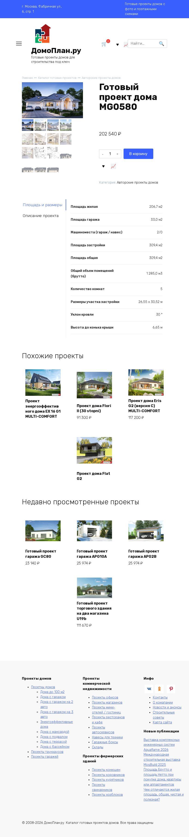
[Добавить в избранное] (103, 165)
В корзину (138, 154)
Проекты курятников (108, 780)
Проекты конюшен (106, 770)
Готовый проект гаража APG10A (92, 553)
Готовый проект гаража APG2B (143, 553)
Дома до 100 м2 (52, 692)
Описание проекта (41, 215)
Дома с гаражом (53, 697)
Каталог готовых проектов (57, 77)
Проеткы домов (43, 687)
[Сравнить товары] (126, 44)
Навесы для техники (107, 737)
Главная (27, 77)
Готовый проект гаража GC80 (40, 553)
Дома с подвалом (54, 737)
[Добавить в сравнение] (113, 165)
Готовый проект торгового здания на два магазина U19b (94, 611)
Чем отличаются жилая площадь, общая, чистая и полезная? (164, 795)
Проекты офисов (105, 697)
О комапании (163, 703)
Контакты (160, 697)
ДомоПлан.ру (56, 50)
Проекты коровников (108, 775)
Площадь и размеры (42, 205)
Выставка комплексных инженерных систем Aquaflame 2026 (162, 745)
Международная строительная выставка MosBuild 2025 (162, 760)
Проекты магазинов (107, 703)
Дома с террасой (53, 742)
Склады (97, 747)
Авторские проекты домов (101, 77)
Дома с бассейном (54, 747)
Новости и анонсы (167, 707)
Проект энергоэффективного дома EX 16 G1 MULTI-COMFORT (43, 409)
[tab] (44, 204)
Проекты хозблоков (107, 795)
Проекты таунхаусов (47, 752)
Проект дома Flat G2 (93, 476)
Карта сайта (162, 722)
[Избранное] (117, 44)
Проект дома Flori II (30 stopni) (94, 408)
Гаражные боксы (105, 742)
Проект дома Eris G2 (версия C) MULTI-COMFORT (144, 406)
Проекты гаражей (44, 757)
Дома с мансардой (54, 732)
